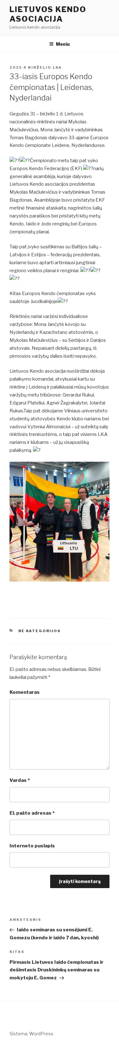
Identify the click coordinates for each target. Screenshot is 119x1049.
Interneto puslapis (32, 846)
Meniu (63, 44)
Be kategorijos (39, 631)
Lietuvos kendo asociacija (48, 14)
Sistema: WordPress (31, 1033)
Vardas (20, 780)
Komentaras (25, 692)
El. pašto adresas (32, 813)
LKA (57, 67)
